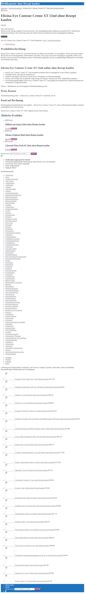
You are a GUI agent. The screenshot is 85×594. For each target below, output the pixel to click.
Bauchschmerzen (11, 197)
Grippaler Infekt (10, 249)
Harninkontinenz (11, 255)
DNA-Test (9, 223)
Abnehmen (9, 175)
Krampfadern (10, 272)
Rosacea (8, 312)
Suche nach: (5, 154)
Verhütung (9, 342)
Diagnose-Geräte (11, 219)
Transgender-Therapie (13, 336)
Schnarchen (9, 318)
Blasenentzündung (11, 199)
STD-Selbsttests (10, 330)
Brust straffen (10, 203)
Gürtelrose (9, 235)
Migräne (8, 284)
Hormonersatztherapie (13, 259)
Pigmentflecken (10, 296)
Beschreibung (10, 44)
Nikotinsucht (9, 294)
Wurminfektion (10, 354)
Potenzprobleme (11, 300)
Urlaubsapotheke (11, 340)
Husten (7, 261)
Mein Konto (9, 585)
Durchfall (8, 225)
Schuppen (8, 320)
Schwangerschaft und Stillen (15, 322)
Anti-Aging (9, 181)
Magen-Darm (10, 280)
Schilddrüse (9, 314)
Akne (44, 40)
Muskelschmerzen (11, 288)
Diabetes (8, 217)
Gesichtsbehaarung (12, 245)
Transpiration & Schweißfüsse (15, 338)
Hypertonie (9, 263)
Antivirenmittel (10, 189)
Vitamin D (9, 346)
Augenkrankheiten (11, 193)
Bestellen (4, 37)
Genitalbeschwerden (12, 239)
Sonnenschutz (10, 328)
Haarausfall (9, 253)
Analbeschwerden (11, 179)
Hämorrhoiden (10, 251)
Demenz (8, 213)
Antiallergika (9, 183)
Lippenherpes (10, 278)
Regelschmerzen (11, 308)
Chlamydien (9, 207)
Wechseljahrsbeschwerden (14, 352)
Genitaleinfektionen (12, 241)
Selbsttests (9, 324)
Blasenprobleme (11, 201)
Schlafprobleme (10, 316)
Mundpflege (9, 286)
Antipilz (8, 187)
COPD (7, 211)
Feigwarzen (9, 231)
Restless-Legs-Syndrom (13, 310)
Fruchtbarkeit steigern (12, 233)
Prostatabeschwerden (12, 302)
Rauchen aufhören (11, 306)
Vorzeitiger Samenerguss (14, 348)
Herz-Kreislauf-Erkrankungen (15, 257)
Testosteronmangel (11, 334)
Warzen (8, 350)
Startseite (4, 8)
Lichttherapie (9, 276)
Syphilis (8, 332)
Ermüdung (9, 229)
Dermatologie (10, 215)
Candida (8, 205)
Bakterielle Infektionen (13, 195)
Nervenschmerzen (11, 292)
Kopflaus (8, 269)
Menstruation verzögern (13, 282)
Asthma (8, 191)
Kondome (8, 267)
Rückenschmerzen (11, 304)
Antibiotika (9, 185)
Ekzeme (8, 227)
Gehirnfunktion (10, 237)
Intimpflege (9, 265)
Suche (7, 587)
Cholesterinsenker (11, 209)
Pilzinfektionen (10, 298)
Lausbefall (9, 274)
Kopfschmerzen (10, 271)
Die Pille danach (11, 221)
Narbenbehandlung (15, 8)
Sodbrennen (9, 326)
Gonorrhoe (9, 247)
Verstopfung (9, 344)
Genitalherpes (10, 243)
